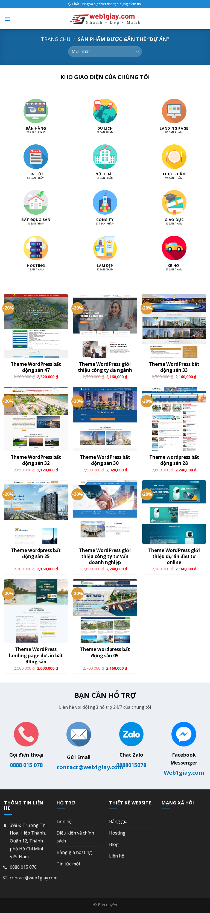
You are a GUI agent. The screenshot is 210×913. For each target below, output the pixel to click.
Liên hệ (64, 821)
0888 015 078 (26, 765)
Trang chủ (55, 39)
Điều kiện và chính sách (75, 837)
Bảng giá (118, 821)
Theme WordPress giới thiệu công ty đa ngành (105, 367)
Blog (114, 844)
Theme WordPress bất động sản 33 (174, 367)
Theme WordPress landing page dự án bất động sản (36, 655)
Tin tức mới (68, 864)
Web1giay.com (184, 772)
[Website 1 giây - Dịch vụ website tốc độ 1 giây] (105, 18)
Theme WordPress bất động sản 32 (36, 460)
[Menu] (7, 18)
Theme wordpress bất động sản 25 (36, 553)
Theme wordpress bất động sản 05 (105, 652)
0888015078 (131, 765)
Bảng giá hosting (74, 852)
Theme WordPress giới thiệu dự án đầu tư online (174, 556)
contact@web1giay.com (90, 767)
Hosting (117, 833)
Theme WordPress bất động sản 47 (36, 367)
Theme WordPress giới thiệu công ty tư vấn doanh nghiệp (105, 556)
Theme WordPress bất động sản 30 (105, 460)
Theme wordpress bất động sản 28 (174, 460)
